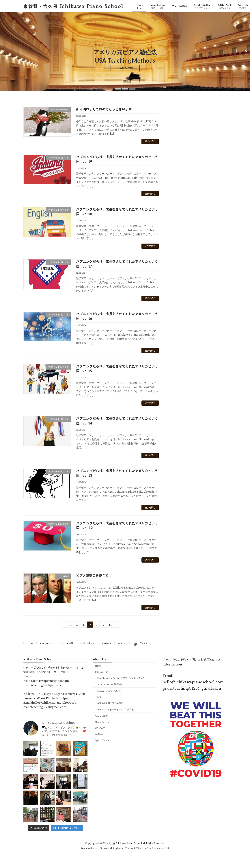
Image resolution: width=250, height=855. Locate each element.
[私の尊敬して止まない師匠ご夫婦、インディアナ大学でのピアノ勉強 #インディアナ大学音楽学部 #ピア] (63, 814)
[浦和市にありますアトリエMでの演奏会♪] (80, 765)
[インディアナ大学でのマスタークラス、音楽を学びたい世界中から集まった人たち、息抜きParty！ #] (80, 798)
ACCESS (122, 643)
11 (110, 625)
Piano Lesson (46, 643)
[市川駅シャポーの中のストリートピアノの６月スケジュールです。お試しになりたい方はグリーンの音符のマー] (30, 765)
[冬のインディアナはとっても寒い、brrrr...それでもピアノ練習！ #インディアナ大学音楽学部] (80, 814)
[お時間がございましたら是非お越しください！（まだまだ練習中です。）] (80, 748)
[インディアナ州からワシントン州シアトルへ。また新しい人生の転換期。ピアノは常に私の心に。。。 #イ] (63, 798)
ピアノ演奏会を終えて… (93, 576)
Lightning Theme (123, 848)
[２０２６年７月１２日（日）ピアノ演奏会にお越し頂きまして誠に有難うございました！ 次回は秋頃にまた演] (30, 748)
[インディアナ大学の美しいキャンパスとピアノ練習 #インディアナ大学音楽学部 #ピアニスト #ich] (47, 814)
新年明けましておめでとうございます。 (105, 109)
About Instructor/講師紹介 (110, 684)
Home (30, 643)
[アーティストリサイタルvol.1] (47, 781)
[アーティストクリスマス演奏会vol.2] (63, 765)
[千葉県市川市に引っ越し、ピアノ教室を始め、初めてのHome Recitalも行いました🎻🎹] (80, 781)
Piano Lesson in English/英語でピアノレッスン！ (121, 678)
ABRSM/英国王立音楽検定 (110, 703)
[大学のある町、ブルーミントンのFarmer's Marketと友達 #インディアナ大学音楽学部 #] (30, 814)
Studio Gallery (87, 643)
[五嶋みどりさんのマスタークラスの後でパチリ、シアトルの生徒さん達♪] (30, 798)
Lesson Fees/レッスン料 (109, 690)
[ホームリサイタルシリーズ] (63, 781)
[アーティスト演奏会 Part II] (30, 781)
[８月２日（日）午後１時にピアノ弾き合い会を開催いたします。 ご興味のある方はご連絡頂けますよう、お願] (47, 748)
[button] (118, 88)
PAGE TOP (241, 825)
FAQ (99, 697)
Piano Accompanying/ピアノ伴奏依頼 (115, 709)
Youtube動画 (66, 643)
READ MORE (125, 68)
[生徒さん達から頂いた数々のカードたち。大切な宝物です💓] (47, 765)
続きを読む (150, 141)
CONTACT (106, 643)
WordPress (101, 848)
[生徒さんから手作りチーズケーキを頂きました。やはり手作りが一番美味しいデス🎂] (63, 748)
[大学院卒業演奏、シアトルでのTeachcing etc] (47, 798)
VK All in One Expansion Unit (152, 848)
